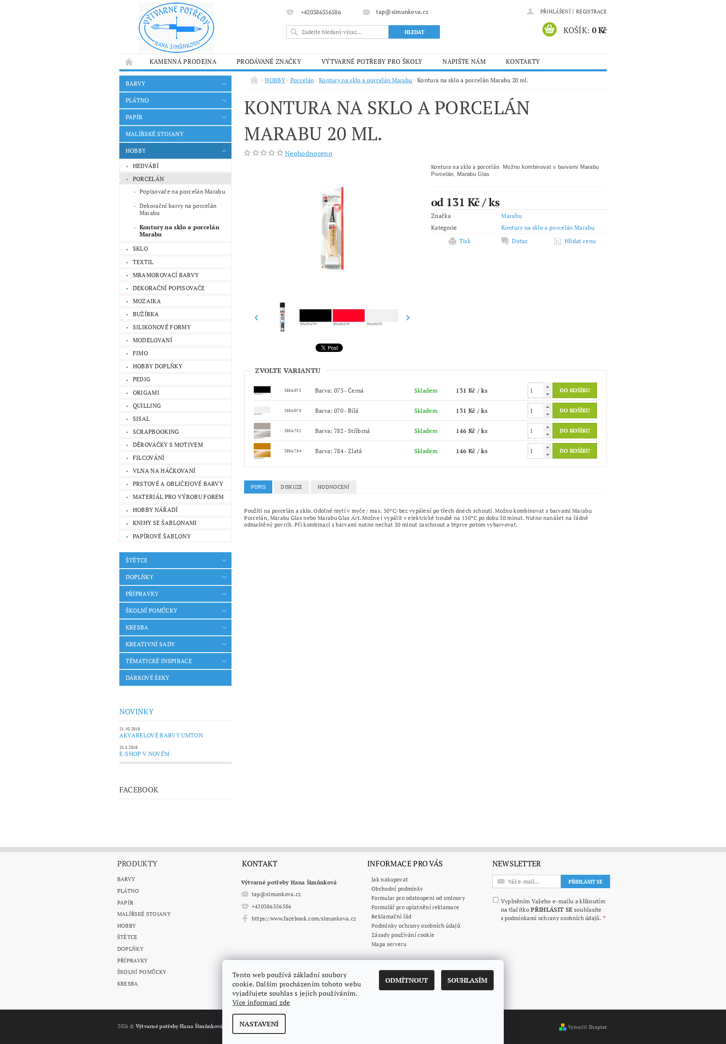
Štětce (127, 937)
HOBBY (136, 151)
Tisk (465, 241)
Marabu (511, 216)
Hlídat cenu (580, 241)
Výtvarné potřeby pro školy (371, 61)
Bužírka (146, 314)
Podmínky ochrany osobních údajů (415, 925)
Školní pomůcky (141, 972)
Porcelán (148, 179)
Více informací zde (261, 1002)
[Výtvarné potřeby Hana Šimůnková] (176, 28)
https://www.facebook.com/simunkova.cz (304, 918)
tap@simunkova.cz (276, 894)
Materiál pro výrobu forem (178, 497)
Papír (125, 902)
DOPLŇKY (139, 577)
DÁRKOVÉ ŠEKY (148, 678)
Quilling (147, 405)
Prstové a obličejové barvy (178, 484)
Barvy (126, 879)
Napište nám (464, 61)
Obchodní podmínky (397, 888)
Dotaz (520, 241)
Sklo (140, 248)
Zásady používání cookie (402, 935)
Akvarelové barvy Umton (161, 735)
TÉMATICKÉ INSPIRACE (159, 661)
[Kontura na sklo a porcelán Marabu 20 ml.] (262, 389)
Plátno (128, 890)
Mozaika (147, 301)
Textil (143, 262)
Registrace (591, 11)
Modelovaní (152, 340)
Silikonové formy (162, 327)
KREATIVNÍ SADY (150, 644)
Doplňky (130, 948)
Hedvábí (146, 166)
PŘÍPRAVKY (142, 594)
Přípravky (132, 960)
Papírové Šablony (162, 536)
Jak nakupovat (389, 879)
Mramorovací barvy (166, 275)
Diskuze (291, 487)
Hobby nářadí (155, 510)
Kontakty (523, 61)
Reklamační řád (391, 916)
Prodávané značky (269, 61)
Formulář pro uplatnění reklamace (415, 907)
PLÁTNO (137, 100)
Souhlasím (467, 980)
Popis (258, 487)
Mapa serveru (388, 944)
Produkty (137, 863)
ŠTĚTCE (137, 560)
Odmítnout (406, 980)
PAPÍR (134, 117)
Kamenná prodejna (183, 61)
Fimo (140, 353)
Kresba (127, 983)
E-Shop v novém (144, 754)
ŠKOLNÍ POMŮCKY (151, 610)
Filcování (149, 458)
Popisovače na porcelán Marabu (182, 191)
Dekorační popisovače (169, 288)
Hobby (126, 925)
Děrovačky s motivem (168, 445)
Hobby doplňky (157, 366)
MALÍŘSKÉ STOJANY (155, 134)
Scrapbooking (156, 431)
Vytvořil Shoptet (587, 1027)
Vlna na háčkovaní (164, 471)
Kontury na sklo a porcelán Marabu (179, 231)
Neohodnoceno (308, 153)
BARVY (136, 83)
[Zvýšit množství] (547, 387)
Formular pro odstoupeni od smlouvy (418, 898)
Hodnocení (334, 487)
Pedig (142, 379)
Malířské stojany (144, 914)
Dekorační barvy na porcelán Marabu (178, 209)
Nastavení (259, 1023)
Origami (146, 392)
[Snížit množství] (547, 394)
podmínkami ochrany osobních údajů (552, 918)
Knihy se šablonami (165, 523)
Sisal (141, 418)
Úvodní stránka (129, 61)
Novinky (136, 711)
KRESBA (137, 627)
